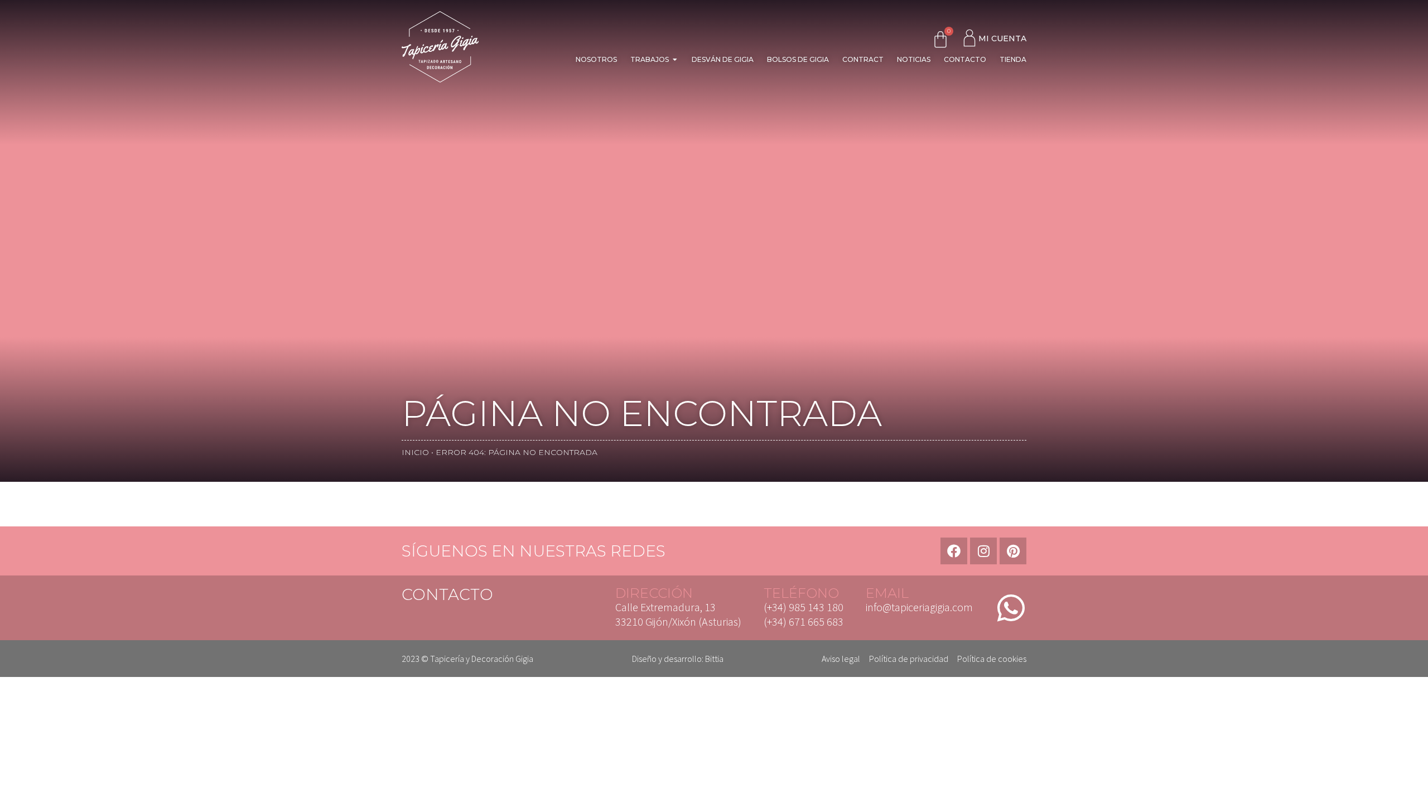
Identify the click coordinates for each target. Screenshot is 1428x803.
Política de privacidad (908, 658)
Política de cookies (991, 658)
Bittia (714, 658)
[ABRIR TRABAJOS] (675, 60)
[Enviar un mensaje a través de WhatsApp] (1010, 607)
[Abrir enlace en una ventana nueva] (953, 551)
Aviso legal (841, 658)
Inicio (415, 452)
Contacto (447, 594)
